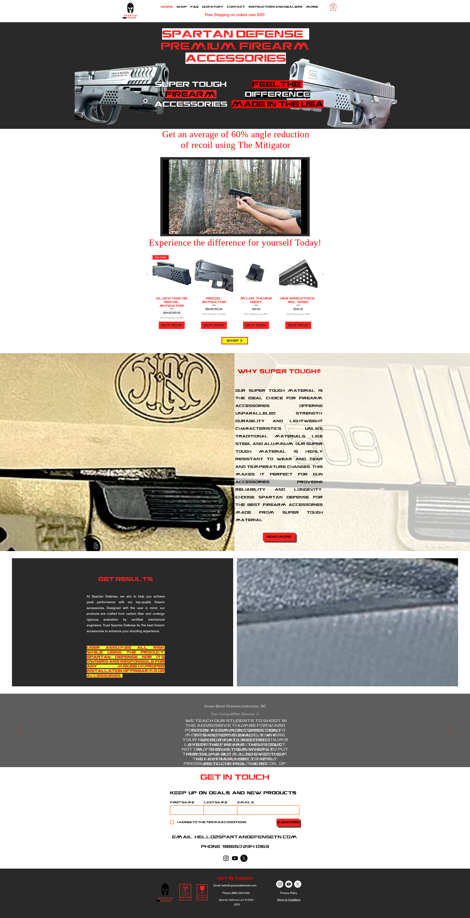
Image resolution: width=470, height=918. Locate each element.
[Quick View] (214, 274)
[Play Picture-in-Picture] (296, 229)
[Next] (450, 730)
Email (244, 802)
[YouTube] (234, 858)
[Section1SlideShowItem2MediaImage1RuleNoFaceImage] (237, 757)
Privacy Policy (288, 893)
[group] (235, 292)
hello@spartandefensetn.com (246, 837)
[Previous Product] (147, 274)
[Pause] (167, 229)
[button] (333, 7)
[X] (243, 858)
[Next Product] (323, 274)
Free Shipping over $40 (171, 317)
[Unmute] (173, 229)
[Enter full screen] (302, 229)
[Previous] (19, 730)
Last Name (215, 802)
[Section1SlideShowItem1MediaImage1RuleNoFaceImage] (233, 757)
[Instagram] (225, 858)
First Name (182, 802)
